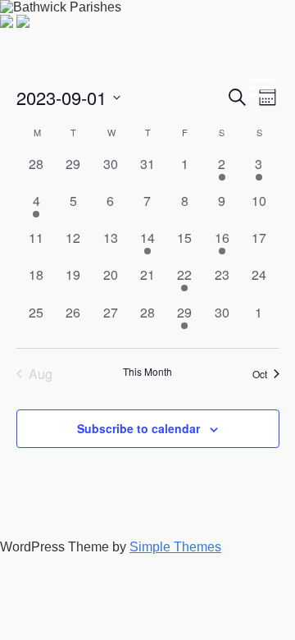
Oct (259, 374)
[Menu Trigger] (257, 84)
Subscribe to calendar (138, 428)
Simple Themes (175, 547)
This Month (147, 371)
